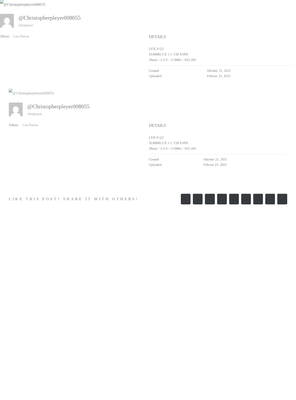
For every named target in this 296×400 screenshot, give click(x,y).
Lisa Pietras (21, 36)
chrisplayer (25, 25)
